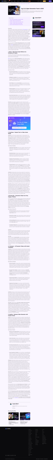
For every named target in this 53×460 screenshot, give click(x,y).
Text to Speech (29, 449)
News (42, 433)
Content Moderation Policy (44, 443)
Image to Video (29, 439)
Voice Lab (29, 453)
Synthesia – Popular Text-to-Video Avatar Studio (15, 20)
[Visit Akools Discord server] (8, 455)
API (35, 438)
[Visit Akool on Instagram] (12, 455)
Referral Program (44, 438)
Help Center (36, 429)
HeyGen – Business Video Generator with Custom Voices (16, 24)
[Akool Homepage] (4, 1)
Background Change (30, 443)
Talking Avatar (29, 434)
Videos (36, 433)
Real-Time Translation (30, 448)
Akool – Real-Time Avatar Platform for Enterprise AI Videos (16, 19)
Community (36, 443)
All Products (29, 429)
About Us (43, 429)
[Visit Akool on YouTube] (7, 455)
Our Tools (36, 439)
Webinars (36, 434)
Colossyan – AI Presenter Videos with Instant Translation (16, 23)
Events (43, 434)
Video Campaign (30, 444)
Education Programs (44, 439)
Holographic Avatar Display (30, 454)
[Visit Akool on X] (9, 455)
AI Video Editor (29, 438)
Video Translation (30, 433)
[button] (8, 1)
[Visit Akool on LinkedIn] (11, 455)
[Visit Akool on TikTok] (5, 455)
